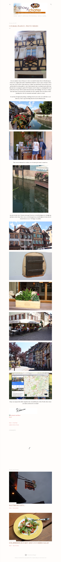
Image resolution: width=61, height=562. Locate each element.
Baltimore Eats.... (17, 505)
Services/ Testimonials (30, 16)
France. (17, 424)
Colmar (13, 424)
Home (15, 16)
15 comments (15, 508)
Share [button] (10, 422)
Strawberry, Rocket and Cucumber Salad (29, 543)
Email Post (15, 422)
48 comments (16, 545)
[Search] (51, 4)
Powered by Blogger (31, 554)
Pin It (10, 417)
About (20, 16)
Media (40, 16)
